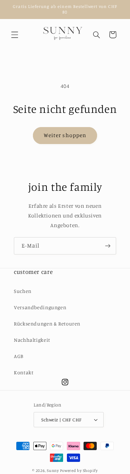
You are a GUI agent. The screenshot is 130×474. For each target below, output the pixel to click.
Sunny (53, 470)
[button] (15, 35)
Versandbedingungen (40, 307)
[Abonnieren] (108, 245)
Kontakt (23, 372)
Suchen (23, 291)
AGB (19, 356)
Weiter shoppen (65, 135)
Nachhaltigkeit (32, 340)
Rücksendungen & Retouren (47, 324)
